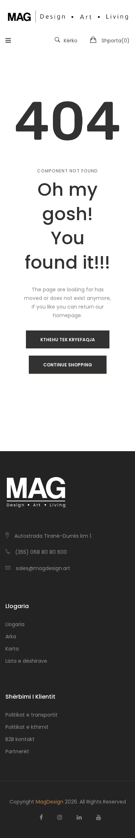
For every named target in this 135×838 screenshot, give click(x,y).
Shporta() (116, 40)
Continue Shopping (67, 365)
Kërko (70, 40)
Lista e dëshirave (26, 661)
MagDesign (49, 801)
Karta (12, 648)
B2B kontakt (20, 739)
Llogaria (14, 624)
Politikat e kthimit (27, 727)
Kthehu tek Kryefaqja (67, 340)
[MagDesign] (67, 16)
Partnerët (17, 751)
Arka (10, 636)
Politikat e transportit (31, 714)
